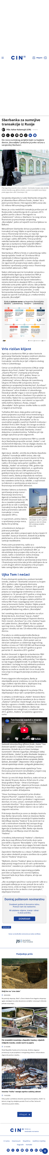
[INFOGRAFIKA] (24, 341)
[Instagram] (12, 1150)
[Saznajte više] (24, 923)
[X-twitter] (17, 1150)
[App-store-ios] (40, 1150)
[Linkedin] (26, 1150)
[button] (3, 135)
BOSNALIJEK (6, 927)
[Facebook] (8, 1150)
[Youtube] (22, 1150)
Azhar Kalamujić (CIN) (21, 129)
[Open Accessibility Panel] (45, 1151)
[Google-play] (36, 1150)
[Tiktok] (31, 1150)
